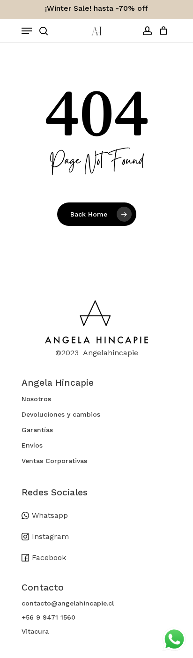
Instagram (50, 536)
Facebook (49, 557)
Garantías (37, 430)
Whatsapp (50, 515)
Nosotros (36, 399)
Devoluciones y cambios (61, 414)
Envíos (32, 445)
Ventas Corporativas (54, 460)
